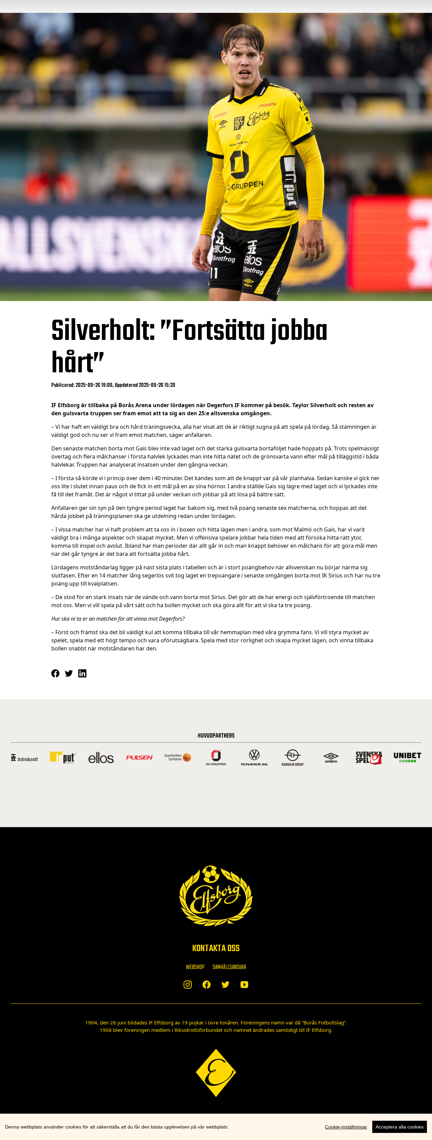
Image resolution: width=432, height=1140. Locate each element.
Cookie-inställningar (346, 1127)
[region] (216, 1127)
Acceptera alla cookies (400, 1127)
